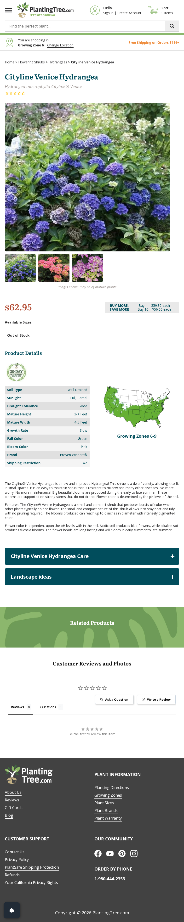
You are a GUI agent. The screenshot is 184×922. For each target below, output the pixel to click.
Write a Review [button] (159, 699)
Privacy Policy (17, 859)
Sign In (108, 13)
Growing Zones (108, 795)
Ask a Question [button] (116, 699)
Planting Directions (111, 787)
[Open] (12, 910)
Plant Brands (106, 810)
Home (9, 62)
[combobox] (92, 26)
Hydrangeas (58, 62)
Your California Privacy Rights (31, 882)
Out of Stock (18, 335)
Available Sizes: (18, 322)
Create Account (129, 13)
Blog (9, 815)
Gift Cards (14, 807)
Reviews (12, 800)
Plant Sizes (104, 802)
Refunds (12, 874)
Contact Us (14, 852)
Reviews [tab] (17, 707)
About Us (13, 792)
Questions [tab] (48, 707)
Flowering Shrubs (31, 62)
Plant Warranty (108, 818)
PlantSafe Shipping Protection (32, 867)
